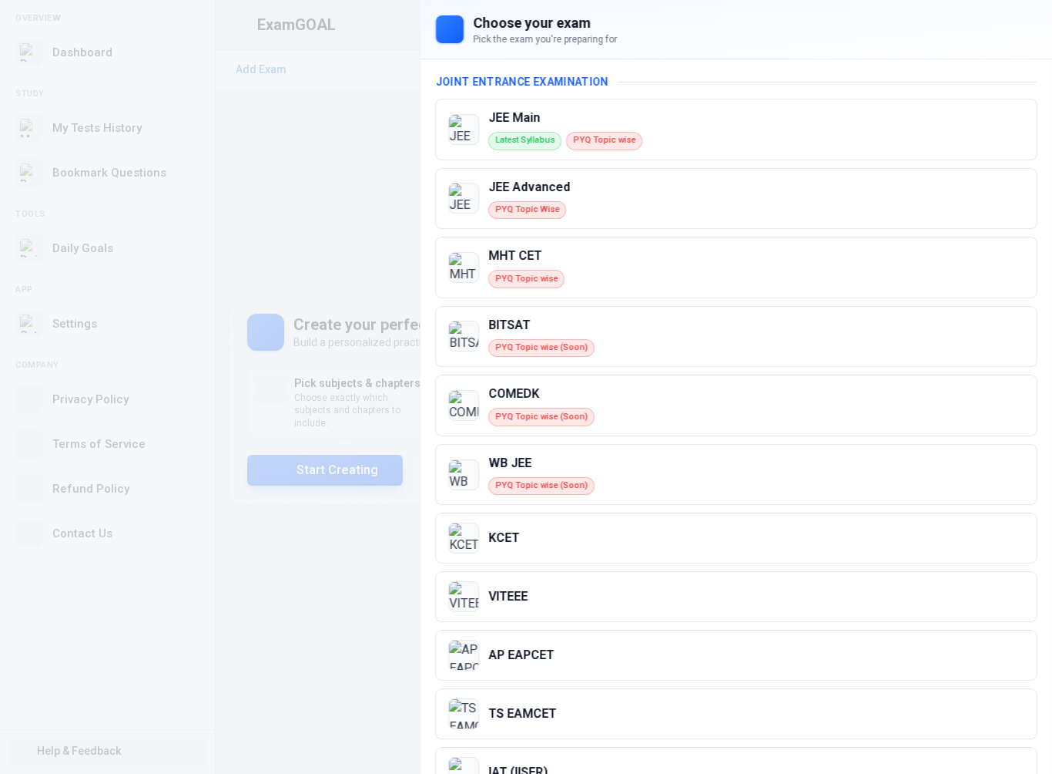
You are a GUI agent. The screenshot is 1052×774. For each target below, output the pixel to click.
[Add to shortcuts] (1013, 129)
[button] (736, 129)
